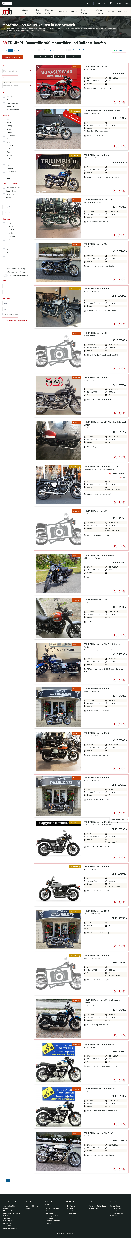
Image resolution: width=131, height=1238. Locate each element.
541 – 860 (10, 233)
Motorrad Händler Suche (97, 1206)
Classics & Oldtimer (53, 1218)
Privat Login (100, 3)
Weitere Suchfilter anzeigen (17, 320)
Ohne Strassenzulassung (16, 269)
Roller (9, 142)
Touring (9, 126)
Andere (9, 178)
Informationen (123, 11)
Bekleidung (71, 1211)
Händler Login (122, 3)
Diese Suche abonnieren (12, 57)
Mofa (8, 165)
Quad (8, 152)
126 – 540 (10, 230)
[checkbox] (38, 50)
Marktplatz (63, 11)
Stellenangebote (73, 1213)
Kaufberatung (115, 1206)
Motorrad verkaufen (98, 11)
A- (7, 252)
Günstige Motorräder (53, 1216)
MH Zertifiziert (8, 1223)
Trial (8, 149)
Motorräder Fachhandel (11, 1213)
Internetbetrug (115, 1208)
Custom (9, 139)
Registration (86, 3)
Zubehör (70, 1208)
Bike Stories (84, 11)
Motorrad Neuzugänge (11, 1211)
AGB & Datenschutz (117, 1213)
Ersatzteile (71, 1206)
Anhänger (10, 175)
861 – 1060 (11, 236)
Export (8, 197)
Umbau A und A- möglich (18, 275)
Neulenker (50, 1213)
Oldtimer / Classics (13, 188)
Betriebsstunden (11, 314)
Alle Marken (7, 1226)
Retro (9, 129)
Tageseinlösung (12, 103)
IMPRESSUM (114, 1216)
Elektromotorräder (53, 1221)
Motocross (10, 145)
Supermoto (11, 135)
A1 (8, 256)
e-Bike (9, 162)
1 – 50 (9, 223)
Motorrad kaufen (24, 11)
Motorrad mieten (49, 11)
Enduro (9, 132)
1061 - (9, 239)
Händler (74, 11)
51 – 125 (10, 226)
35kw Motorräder (52, 1208)
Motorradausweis (116, 1211)
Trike (8, 158)
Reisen (111, 11)
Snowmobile (11, 172)
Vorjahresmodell (13, 110)
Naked (9, 122)
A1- (8, 259)
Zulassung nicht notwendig (16, 272)
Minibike (10, 168)
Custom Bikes (11, 191)
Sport (9, 119)
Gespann (10, 155)
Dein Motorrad (37, 11)
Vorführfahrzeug (12, 100)
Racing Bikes (11, 194)
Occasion (10, 96)
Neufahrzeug (11, 106)
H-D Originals (8, 1221)
